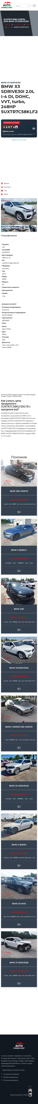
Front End (7, 187)
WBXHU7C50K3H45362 (19, 971)
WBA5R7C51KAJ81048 (19, 500)
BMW (28, 24)
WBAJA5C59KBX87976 (19, 618)
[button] (35, 200)
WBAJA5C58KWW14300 (19, 559)
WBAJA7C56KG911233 (19, 735)
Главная (7, 24)
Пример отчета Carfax (19, 140)
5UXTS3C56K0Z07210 (19, 912)
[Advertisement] (19, 57)
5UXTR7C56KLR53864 (19, 676)
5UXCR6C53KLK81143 (19, 794)
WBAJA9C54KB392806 (19, 853)
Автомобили (18, 24)
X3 (9, 27)
